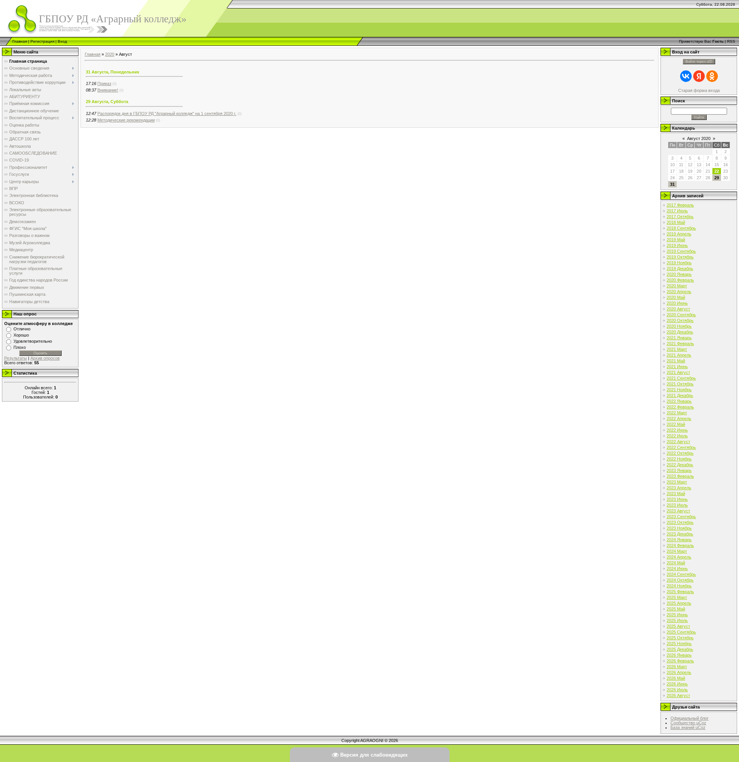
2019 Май (676, 239)
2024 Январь (679, 539)
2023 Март (677, 482)
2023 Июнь (677, 499)
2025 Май (676, 609)
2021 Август (678, 372)
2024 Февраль (680, 545)
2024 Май (676, 562)
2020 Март (677, 285)
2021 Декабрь (680, 395)
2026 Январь (679, 655)
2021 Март (677, 349)
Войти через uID (698, 61)
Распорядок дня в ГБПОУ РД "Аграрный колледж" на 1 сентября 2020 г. (166, 113)
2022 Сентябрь (681, 447)
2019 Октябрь (680, 257)
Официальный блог (689, 718)
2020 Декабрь (680, 332)
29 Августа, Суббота (107, 101)
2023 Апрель (679, 487)
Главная (19, 41)
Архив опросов (45, 358)
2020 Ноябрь (679, 326)
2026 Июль (677, 689)
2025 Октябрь (680, 637)
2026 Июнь (677, 684)
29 (716, 177)
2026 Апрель (679, 672)
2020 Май (676, 297)
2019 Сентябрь (681, 251)
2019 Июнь (677, 245)
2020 (109, 54)
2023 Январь (679, 470)
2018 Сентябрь (681, 228)
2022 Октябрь (680, 453)
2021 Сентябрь (681, 378)
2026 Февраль (680, 661)
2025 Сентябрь (681, 632)
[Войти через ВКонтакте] (686, 76)
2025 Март (677, 597)
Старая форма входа (699, 90)
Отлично (21, 329)
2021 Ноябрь (679, 389)
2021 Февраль (680, 343)
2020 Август (678, 309)
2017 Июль (677, 210)
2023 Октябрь (680, 522)
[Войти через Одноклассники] (712, 76)
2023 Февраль (680, 476)
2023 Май (676, 493)
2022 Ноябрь (679, 459)
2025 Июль (677, 620)
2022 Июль (677, 436)
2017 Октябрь (680, 216)
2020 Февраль (680, 280)
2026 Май (676, 678)
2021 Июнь (677, 366)
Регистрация (42, 41)
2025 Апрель (679, 603)
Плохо (19, 347)
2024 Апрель (679, 557)
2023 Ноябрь (679, 528)
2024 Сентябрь (681, 574)
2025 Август (678, 626)
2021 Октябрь (680, 384)
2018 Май (676, 222)
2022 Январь (679, 401)
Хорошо (21, 335)
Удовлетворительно (32, 341)
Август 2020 (699, 138)
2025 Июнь (677, 614)
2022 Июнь (677, 430)
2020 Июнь (677, 303)
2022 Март (677, 412)
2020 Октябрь (680, 320)
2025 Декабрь (680, 649)
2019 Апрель (679, 234)
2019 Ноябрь (679, 262)
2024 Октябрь (680, 580)
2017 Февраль (680, 205)
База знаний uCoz (688, 727)
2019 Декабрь (680, 268)
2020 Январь (679, 274)
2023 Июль (677, 505)
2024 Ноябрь (679, 586)
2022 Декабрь (680, 464)
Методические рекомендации (126, 120)
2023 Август (678, 511)
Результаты (15, 358)
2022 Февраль (680, 407)
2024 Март (677, 551)
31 (672, 184)
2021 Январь (679, 337)
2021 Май (676, 360)
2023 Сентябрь (681, 516)
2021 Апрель (679, 355)
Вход (62, 41)
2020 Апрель (679, 291)
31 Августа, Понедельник (112, 72)
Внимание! (107, 90)
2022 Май (676, 424)
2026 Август (678, 695)
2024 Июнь (677, 568)
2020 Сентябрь (681, 314)
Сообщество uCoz (688, 722)
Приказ (104, 83)
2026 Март (677, 666)
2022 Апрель (679, 418)
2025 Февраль (680, 591)
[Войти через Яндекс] (699, 76)
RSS (731, 41)
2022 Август (678, 441)
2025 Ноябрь (679, 643)
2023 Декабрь (680, 534)
